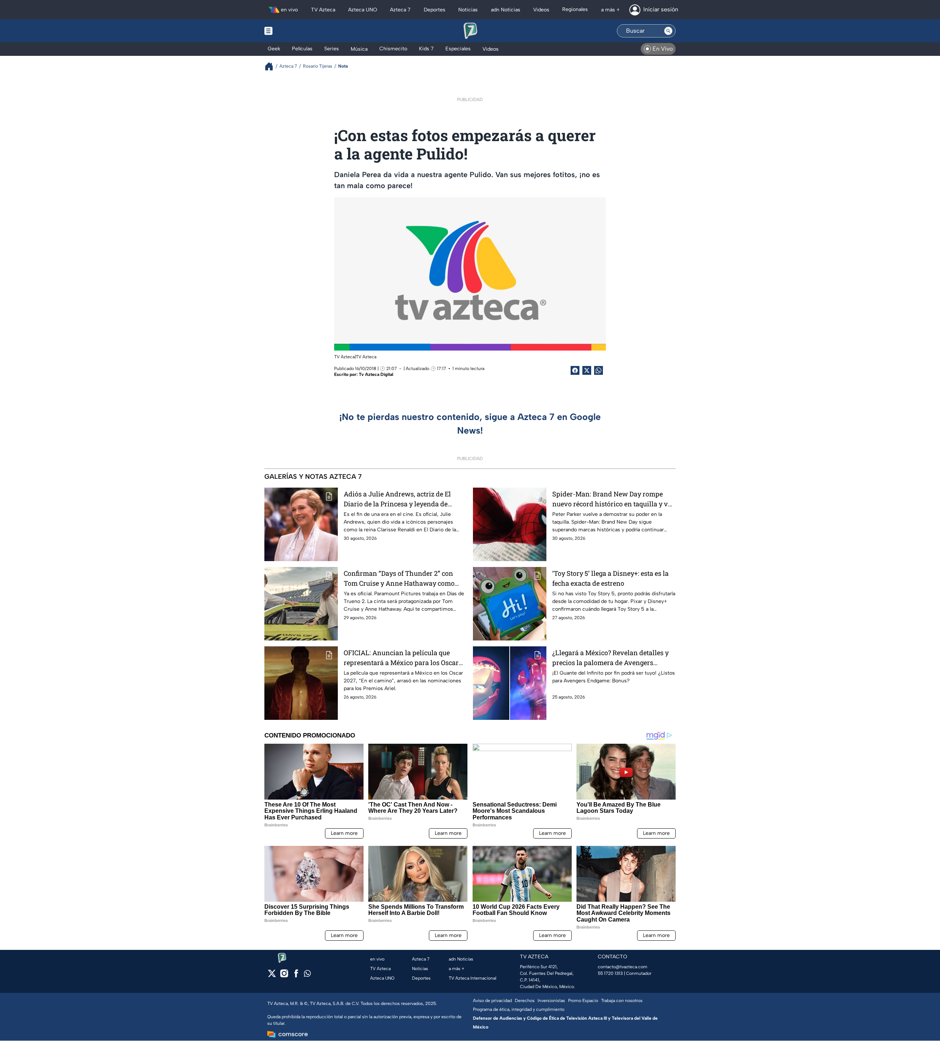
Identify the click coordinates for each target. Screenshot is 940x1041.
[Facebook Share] (575, 370)
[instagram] (284, 975)
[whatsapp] (307, 975)
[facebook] (296, 975)
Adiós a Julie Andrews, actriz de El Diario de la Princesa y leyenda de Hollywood (397, 499)
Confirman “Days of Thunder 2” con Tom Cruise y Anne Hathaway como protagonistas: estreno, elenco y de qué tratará (403, 578)
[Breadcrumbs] (271, 66)
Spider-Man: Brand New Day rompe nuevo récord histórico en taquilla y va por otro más (612, 499)
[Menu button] (293, 30)
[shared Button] (598, 370)
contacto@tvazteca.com (622, 966)
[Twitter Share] (586, 370)
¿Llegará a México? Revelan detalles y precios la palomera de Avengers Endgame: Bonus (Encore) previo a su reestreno (610, 658)
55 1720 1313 (610, 973)
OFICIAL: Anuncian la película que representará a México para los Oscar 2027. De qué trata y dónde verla (401, 658)
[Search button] (668, 31)
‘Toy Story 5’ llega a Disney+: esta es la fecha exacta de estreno (610, 578)
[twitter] (271, 975)
